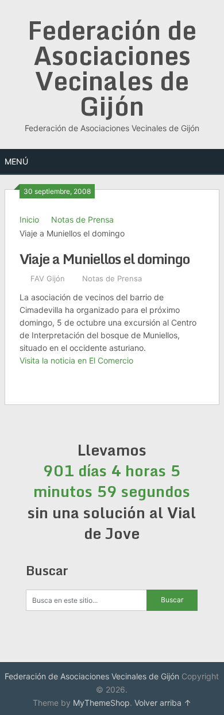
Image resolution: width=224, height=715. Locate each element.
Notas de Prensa (82, 219)
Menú (16, 161)
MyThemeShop (101, 703)
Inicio (29, 219)
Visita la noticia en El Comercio (76, 360)
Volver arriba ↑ (162, 703)
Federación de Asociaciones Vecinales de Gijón (112, 68)
